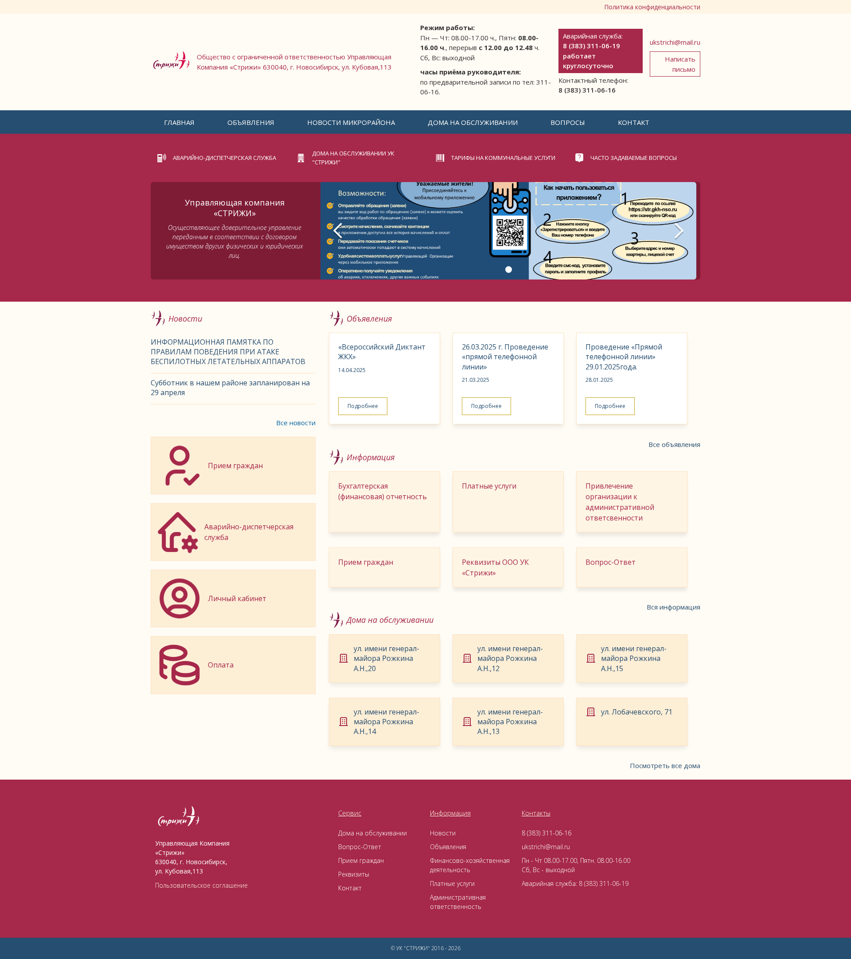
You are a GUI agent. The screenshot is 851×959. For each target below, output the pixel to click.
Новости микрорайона (351, 122)
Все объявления (674, 444)
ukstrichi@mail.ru (675, 42)
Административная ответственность (458, 902)
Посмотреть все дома (665, 765)
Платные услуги (452, 883)
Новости (443, 833)
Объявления (250, 122)
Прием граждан (361, 860)
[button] (179, 122)
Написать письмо (680, 64)
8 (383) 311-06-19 (603, 883)
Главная (179, 122)
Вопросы (567, 122)
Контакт (633, 122)
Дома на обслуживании (473, 122)
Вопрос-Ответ (359, 847)
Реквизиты (353, 874)
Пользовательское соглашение (201, 885)
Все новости (296, 422)
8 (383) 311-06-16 (546, 833)
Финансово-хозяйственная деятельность (470, 865)
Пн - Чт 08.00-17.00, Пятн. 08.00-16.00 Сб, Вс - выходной (576, 865)
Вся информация (673, 606)
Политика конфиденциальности (652, 7)
